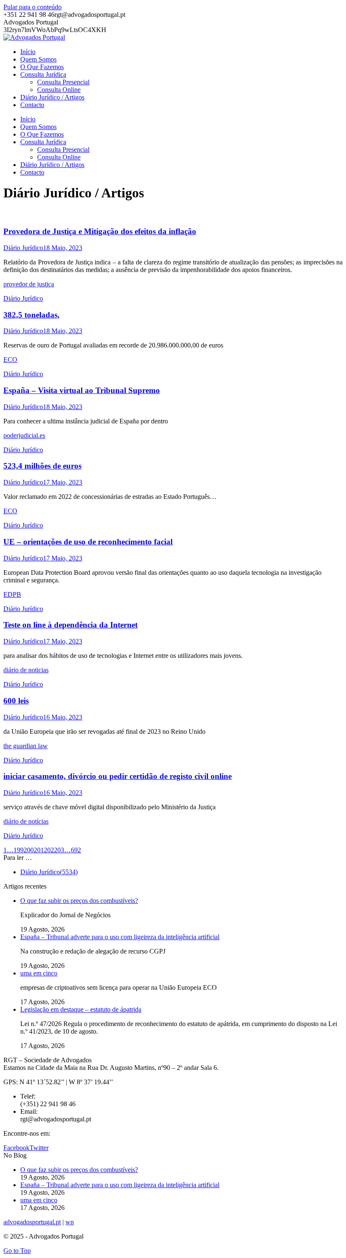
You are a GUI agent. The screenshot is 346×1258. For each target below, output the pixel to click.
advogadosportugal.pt (32, 1222)
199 (19, 850)
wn (69, 1222)
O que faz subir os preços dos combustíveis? (79, 900)
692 (76, 850)
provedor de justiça (28, 284)
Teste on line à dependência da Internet (70, 624)
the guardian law (25, 745)
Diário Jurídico (23, 247)
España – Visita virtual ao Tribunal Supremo (81, 390)
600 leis (16, 700)
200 (29, 850)
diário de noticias (26, 669)
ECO (10, 359)
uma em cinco (38, 973)
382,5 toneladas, (31, 314)
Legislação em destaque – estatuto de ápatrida (80, 1009)
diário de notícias (26, 821)
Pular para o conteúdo (32, 7)
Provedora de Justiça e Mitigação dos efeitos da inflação (99, 231)
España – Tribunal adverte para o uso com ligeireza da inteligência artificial (119, 936)
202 (49, 850)
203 (59, 850)
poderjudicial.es (24, 435)
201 (39, 850)
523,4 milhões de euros (42, 465)
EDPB (12, 594)
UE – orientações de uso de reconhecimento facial (88, 541)
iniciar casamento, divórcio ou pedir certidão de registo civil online (117, 776)
